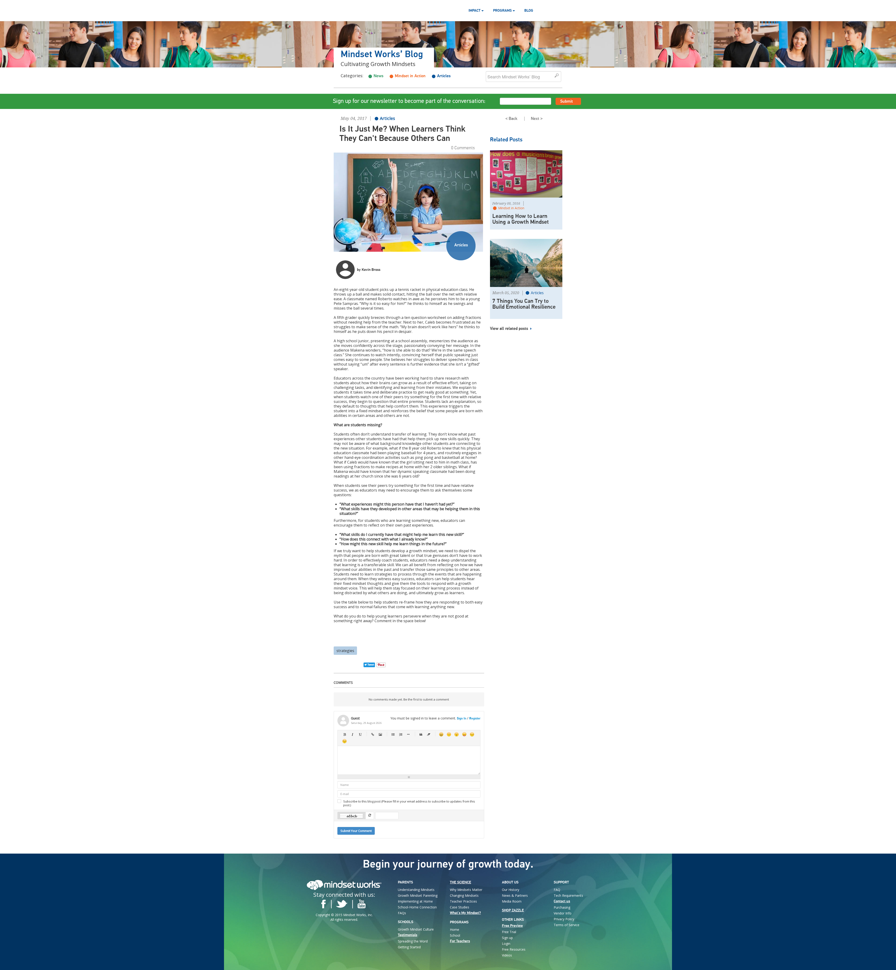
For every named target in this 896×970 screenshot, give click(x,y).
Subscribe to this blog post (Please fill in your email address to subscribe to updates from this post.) (409, 803)
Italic (352, 734)
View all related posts (509, 329)
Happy (441, 734)
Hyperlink (372, 734)
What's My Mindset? (465, 913)
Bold (344, 734)
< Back (511, 119)
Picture (380, 734)
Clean (428, 734)
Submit (566, 101)
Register (474, 718)
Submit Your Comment (356, 831)
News (378, 76)
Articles (444, 76)
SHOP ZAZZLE (513, 910)
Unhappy (471, 734)
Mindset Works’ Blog (382, 54)
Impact (475, 10)
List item (408, 734)
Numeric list (400, 734)
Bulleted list (392, 734)
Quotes (420, 734)
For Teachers (460, 941)
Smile (448, 734)
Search (556, 75)
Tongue (464, 734)
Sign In (461, 718)
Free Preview (512, 926)
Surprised (456, 734)
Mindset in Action (410, 76)
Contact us (562, 901)
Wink (344, 741)
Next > (536, 119)
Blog (528, 10)
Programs (503, 10)
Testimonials (407, 935)
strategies (345, 650)
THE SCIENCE (460, 882)
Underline (359, 734)
